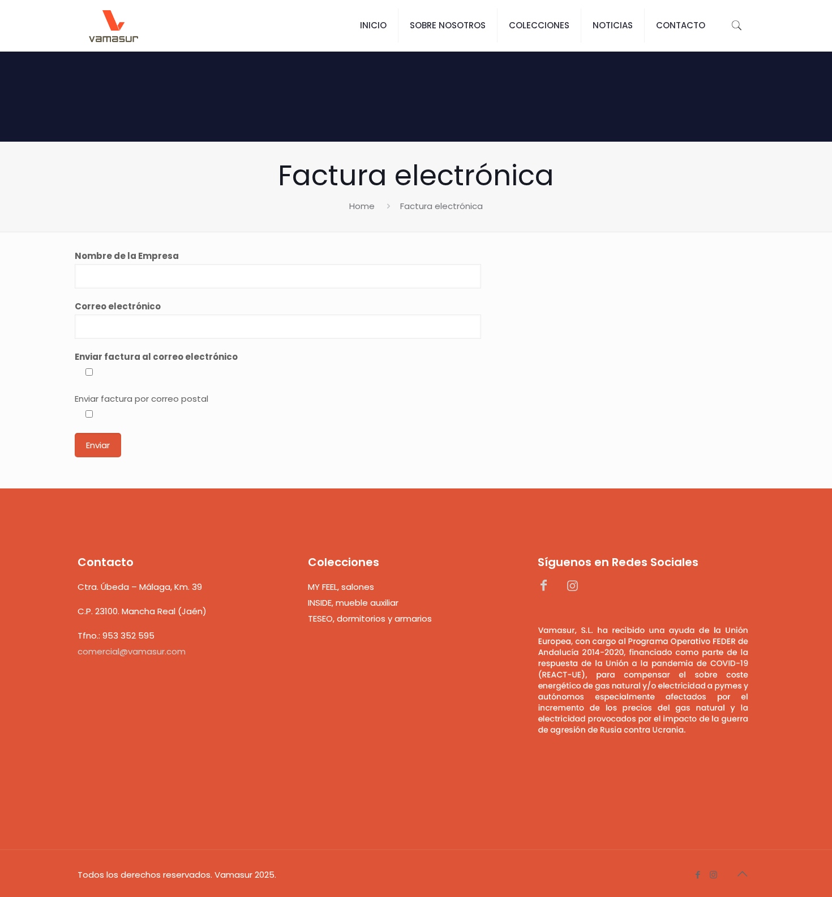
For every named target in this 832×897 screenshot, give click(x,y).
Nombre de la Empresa (127, 256)
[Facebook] (698, 875)
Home (362, 206)
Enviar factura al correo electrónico (156, 357)
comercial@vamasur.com (132, 651)
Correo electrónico (118, 306)
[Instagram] (713, 875)
